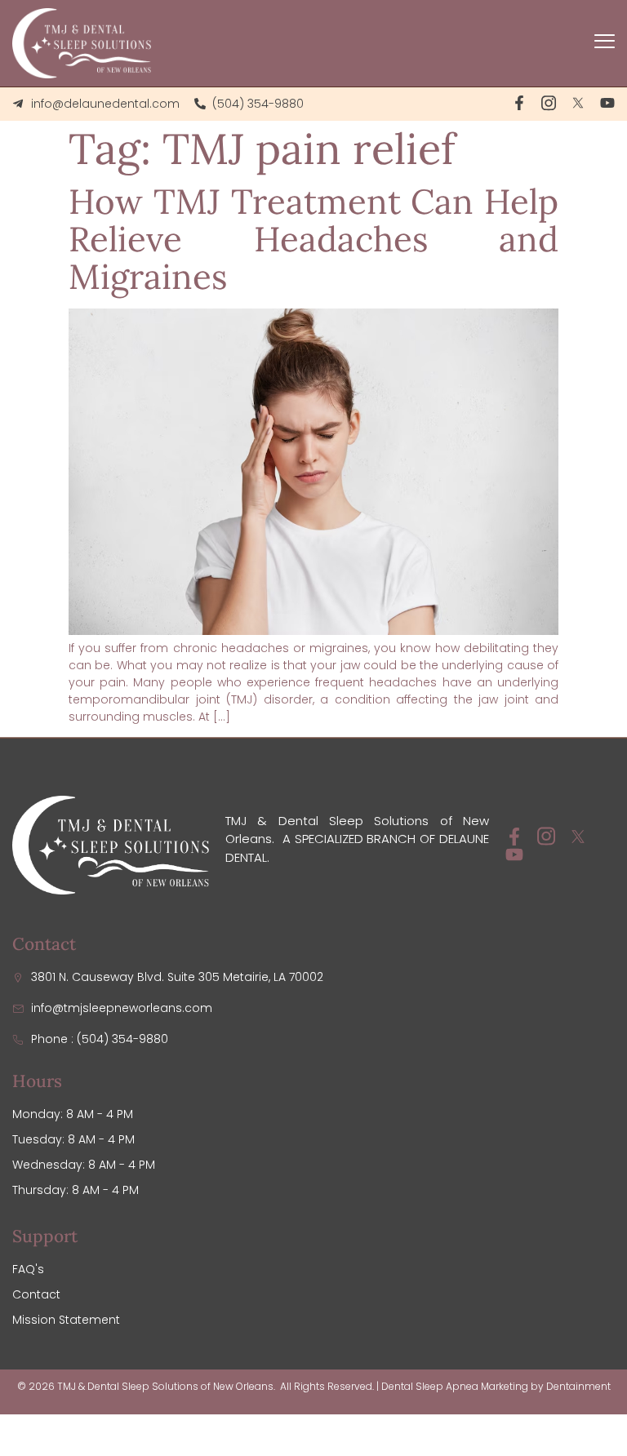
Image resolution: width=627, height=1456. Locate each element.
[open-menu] (604, 43)
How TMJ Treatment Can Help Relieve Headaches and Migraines (313, 239)
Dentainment (578, 1386)
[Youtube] (607, 102)
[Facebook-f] (519, 102)
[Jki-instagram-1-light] (548, 102)
